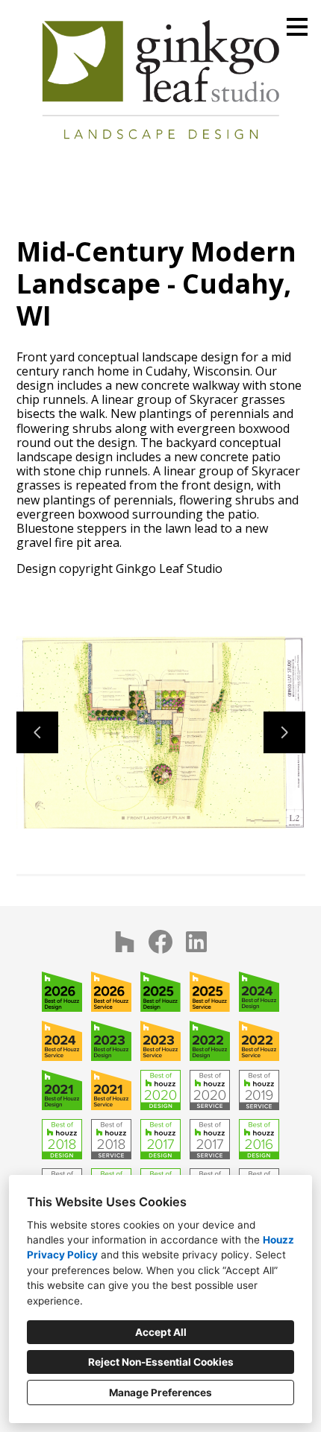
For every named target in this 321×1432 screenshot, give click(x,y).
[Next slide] (284, 732)
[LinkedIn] (196, 941)
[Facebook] (160, 941)
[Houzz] (124, 941)
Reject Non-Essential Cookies (161, 1362)
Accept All (161, 1332)
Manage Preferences (160, 1392)
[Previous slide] (37, 732)
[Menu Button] (297, 27)
